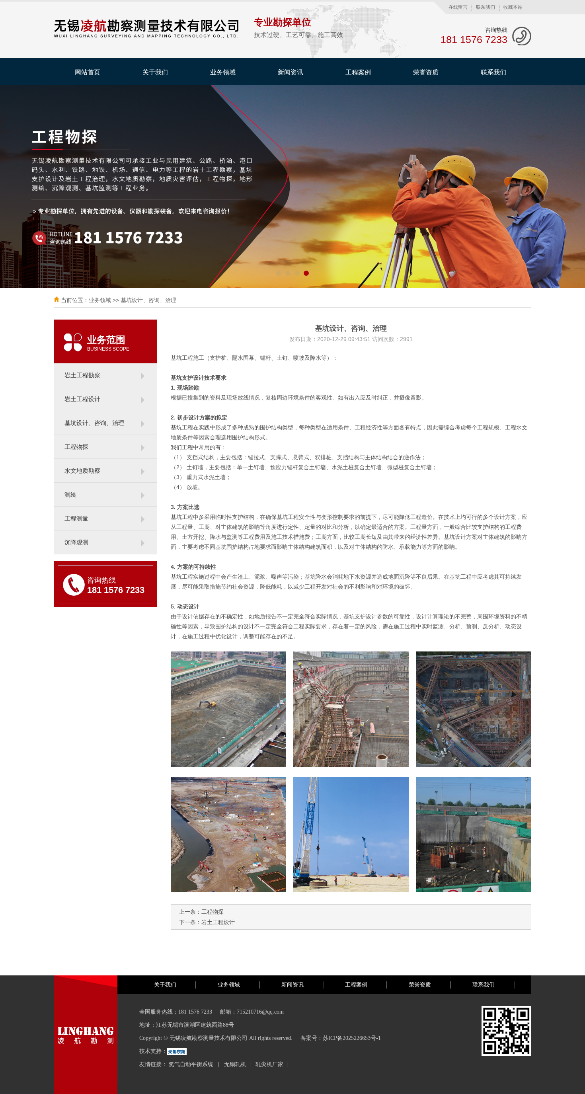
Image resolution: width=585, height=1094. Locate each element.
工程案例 (358, 72)
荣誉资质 (426, 72)
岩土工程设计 (82, 399)
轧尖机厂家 (269, 1064)
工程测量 (76, 518)
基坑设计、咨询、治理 (148, 300)
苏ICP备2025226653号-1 (352, 1038)
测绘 (70, 494)
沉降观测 (76, 542)
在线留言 (458, 7)
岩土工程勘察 (82, 375)
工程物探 (76, 446)
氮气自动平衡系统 (192, 1064)
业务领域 (223, 72)
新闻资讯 (290, 72)
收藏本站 (513, 7)
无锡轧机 (235, 1064)
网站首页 (87, 72)
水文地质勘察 (82, 470)
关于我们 (155, 72)
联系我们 (485, 7)
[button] (278, 273)
